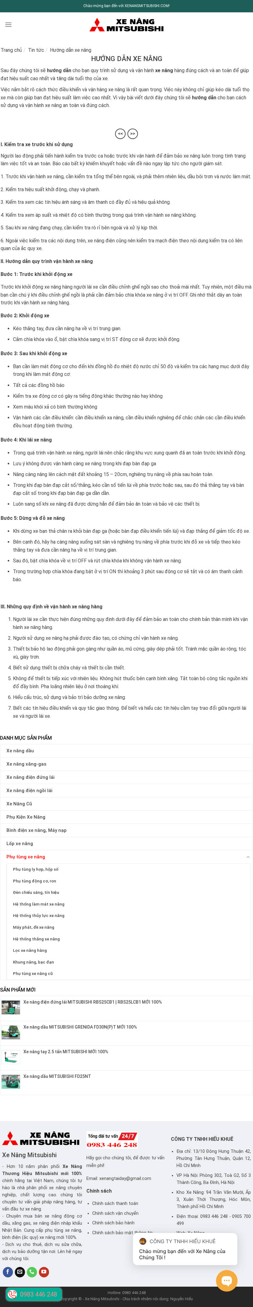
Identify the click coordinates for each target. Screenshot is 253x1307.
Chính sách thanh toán (115, 1203)
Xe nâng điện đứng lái (30, 777)
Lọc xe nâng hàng (30, 950)
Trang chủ (11, 50)
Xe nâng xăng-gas (26, 764)
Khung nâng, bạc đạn (33, 962)
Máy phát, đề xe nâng (33, 927)
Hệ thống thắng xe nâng (36, 938)
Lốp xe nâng (19, 843)
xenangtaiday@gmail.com (125, 1178)
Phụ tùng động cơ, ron (34, 880)
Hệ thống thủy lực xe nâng (38, 915)
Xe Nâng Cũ (19, 804)
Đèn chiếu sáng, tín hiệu (36, 892)
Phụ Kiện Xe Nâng (25, 817)
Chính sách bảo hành (113, 1223)
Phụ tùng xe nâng (25, 857)
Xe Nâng (72, 1166)
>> (132, 133)
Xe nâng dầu (20, 751)
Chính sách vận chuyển (115, 1213)
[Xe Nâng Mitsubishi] (126, 24)
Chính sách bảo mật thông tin (122, 1232)
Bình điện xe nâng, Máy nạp (36, 830)
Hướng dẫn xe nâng (70, 50)
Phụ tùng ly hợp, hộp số (35, 869)
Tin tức (36, 50)
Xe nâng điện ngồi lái (29, 790)
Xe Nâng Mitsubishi (29, 1155)
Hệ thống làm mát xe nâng (38, 904)
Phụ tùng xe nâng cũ (33, 973)
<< (120, 133)
